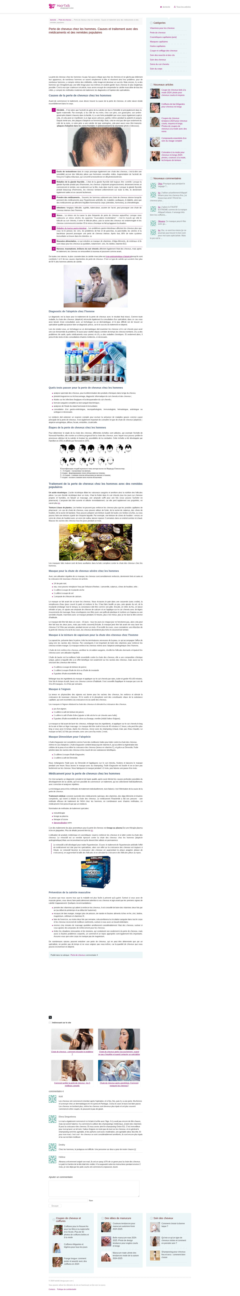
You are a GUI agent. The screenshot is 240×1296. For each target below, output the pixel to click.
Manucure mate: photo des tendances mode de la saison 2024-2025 (126, 1255)
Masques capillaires (159, 42)
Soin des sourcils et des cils (162, 55)
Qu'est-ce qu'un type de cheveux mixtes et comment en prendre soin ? (174, 1240)
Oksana (161, 221)
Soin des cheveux (158, 60)
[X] (50, 1017)
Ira (159, 193)
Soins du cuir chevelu (159, 64)
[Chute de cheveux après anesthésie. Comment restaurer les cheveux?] (119, 1080)
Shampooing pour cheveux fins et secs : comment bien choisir (173, 1254)
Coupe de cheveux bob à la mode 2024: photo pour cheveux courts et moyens (174, 92)
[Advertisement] (95, 53)
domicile (166, 7)
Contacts (52, 1289)
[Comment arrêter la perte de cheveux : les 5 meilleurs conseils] (72, 1080)
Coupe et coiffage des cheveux (163, 51)
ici (59, 503)
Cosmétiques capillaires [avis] (163, 37)
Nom (91, 1200)
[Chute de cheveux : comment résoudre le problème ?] (72, 1049)
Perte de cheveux (65, 20)
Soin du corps (156, 69)
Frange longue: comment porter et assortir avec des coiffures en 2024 (75, 1261)
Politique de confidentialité (66, 1289)
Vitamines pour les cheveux (162, 28)
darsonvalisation (60, 823)
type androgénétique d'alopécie (118, 256)
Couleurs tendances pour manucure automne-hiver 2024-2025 (124, 1226)
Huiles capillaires (157, 46)
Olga (160, 184)
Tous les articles (183, 7)
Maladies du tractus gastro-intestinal (71, 228)
